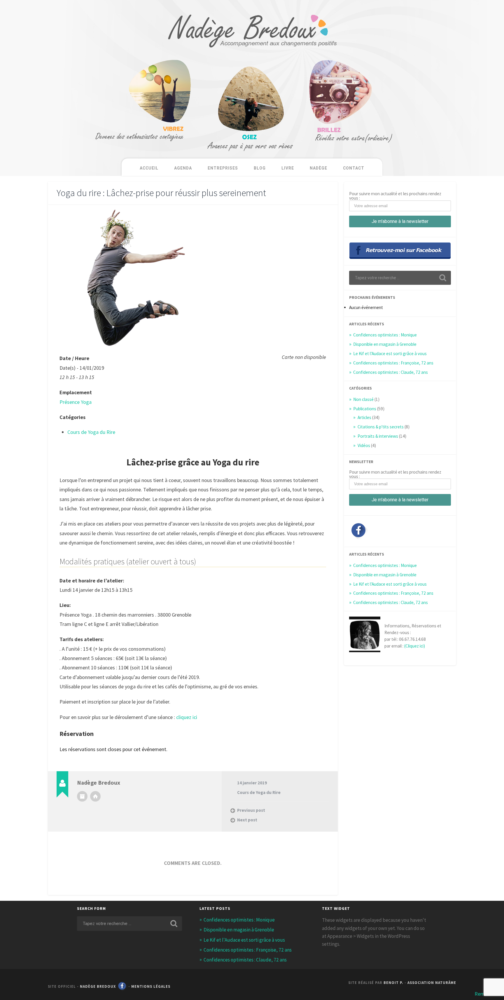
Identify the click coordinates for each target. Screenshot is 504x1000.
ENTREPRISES (223, 168)
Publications (364, 408)
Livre (287, 168)
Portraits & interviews (378, 436)
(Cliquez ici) (414, 646)
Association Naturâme (431, 982)
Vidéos (364, 445)
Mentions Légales (150, 986)
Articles (364, 417)
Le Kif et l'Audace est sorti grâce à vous (244, 940)
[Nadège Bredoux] (252, 53)
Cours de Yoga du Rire (91, 432)
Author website (95, 796)
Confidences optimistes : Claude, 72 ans (390, 372)
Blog (260, 168)
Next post (247, 820)
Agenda (183, 168)
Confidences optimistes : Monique (385, 335)
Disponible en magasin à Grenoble (384, 344)
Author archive (82, 796)
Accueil (149, 168)
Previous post (251, 810)
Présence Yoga (76, 402)
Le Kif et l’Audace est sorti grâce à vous (390, 353)
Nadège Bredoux (98, 986)
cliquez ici (186, 717)
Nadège (318, 168)
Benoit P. (393, 982)
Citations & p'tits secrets (381, 427)
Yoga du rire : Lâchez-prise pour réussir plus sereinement (161, 193)
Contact (353, 168)
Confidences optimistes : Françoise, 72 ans (393, 363)
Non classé (363, 399)
